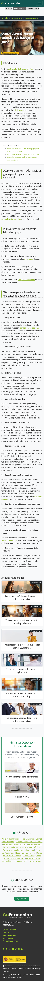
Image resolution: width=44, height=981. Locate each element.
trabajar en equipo (9, 540)
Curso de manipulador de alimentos (18, 850)
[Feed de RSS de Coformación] (22, 949)
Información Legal (9, 935)
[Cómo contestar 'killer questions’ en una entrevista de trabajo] (22, 587)
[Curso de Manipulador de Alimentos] (22, 767)
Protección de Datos (10, 941)
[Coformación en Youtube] (19, 949)
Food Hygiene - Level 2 (25, 853)
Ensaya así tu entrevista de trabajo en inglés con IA (22, 671)
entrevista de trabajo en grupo (21, 69)
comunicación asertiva (11, 219)
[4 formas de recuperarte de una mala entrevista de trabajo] (22, 684)
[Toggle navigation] (39, 3)
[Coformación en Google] (7, 949)
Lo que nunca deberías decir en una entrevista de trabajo (22, 719)
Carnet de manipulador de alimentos (18, 839)
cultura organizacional (29, 328)
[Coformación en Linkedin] (13, 949)
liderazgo (19, 110)
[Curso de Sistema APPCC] (22, 787)
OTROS (37, 8)
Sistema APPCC (22, 796)
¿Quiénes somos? (9, 930)
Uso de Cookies (8, 938)
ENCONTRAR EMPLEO (19, 8)
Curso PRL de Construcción (15, 844)
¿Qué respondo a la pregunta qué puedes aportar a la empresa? (22, 646)
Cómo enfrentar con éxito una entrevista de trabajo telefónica (22, 622)
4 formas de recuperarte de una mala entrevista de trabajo (22, 695)
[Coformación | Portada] (10, 3)
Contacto (6, 933)
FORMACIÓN (30, 8)
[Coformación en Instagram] (10, 949)
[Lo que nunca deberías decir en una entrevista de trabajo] (22, 709)
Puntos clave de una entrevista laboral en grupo (23, 154)
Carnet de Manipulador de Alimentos (22, 776)
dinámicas (28, 259)
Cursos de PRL (35, 861)
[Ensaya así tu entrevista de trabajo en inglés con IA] (22, 660)
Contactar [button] (22, 899)
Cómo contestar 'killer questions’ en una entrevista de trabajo (22, 597)
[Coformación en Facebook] (4, 949)
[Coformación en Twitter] (16, 949)
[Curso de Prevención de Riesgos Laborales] (22, 807)
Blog (6, 18)
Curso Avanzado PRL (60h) (22, 816)
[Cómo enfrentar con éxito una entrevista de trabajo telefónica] (22, 611)
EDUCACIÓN (8, 8)
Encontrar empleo (16, 18)
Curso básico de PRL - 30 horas (29, 842)
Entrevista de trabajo (31, 18)
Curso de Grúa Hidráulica (29, 847)
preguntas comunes (26, 280)
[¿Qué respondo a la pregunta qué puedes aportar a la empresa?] (22, 635)
